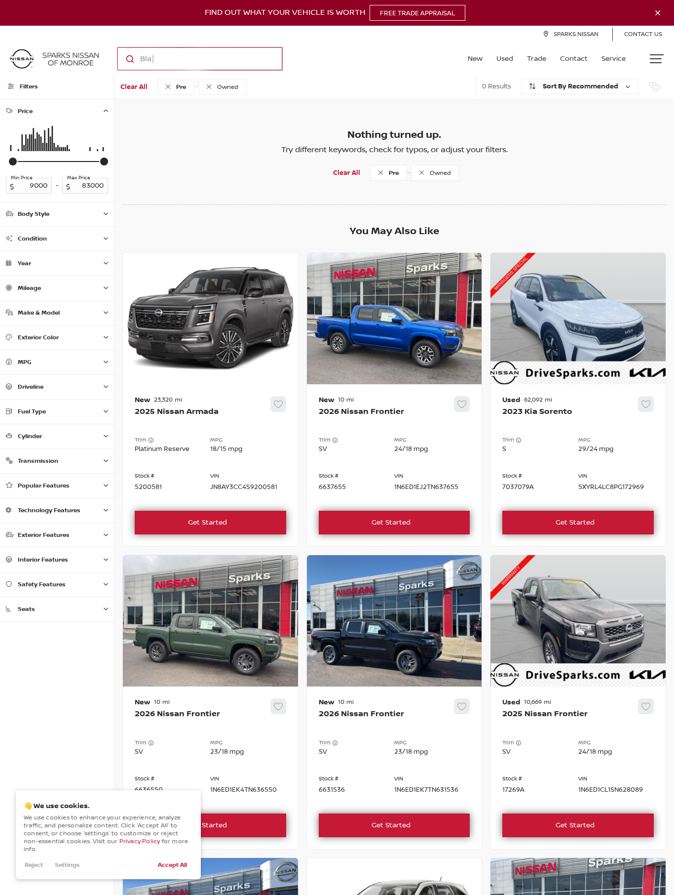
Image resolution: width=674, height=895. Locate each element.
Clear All (134, 87)
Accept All (172, 865)
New (475, 59)
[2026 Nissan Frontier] (394, 465)
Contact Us (643, 34)
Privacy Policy (139, 841)
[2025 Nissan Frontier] (578, 768)
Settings (67, 865)
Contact (574, 59)
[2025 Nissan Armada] (210, 465)
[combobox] (190, 59)
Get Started (207, 523)
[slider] (13, 161)
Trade (536, 59)
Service (613, 59)
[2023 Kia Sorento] (578, 465)
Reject (34, 865)
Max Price (78, 177)
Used (504, 59)
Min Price (22, 177)
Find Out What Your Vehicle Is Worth (330, 12)
